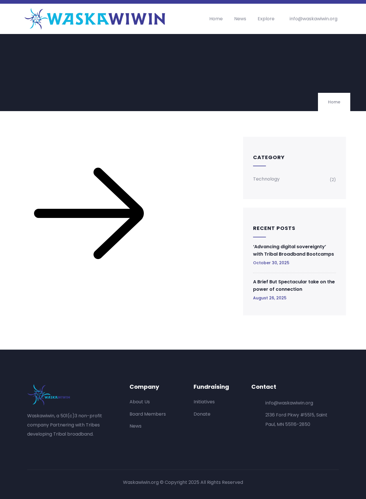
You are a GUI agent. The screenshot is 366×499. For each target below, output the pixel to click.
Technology (266, 179)
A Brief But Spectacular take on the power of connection (294, 285)
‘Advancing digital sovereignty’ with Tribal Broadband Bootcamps (293, 250)
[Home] (95, 19)
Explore (266, 18)
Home (216, 18)
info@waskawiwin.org (313, 18)
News (240, 18)
